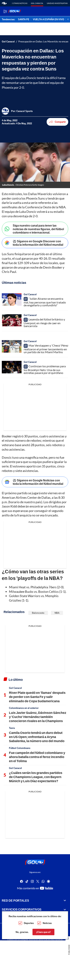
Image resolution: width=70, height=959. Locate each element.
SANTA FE (23, 19)
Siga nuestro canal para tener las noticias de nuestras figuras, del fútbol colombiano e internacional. (38, 229)
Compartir (60, 121)
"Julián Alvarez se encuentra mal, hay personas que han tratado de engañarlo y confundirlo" (45, 302)
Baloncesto (38, 612)
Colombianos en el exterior (24, 708)
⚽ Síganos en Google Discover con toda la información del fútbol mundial (38, 242)
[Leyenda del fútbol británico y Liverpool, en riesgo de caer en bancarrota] (12, 320)
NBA (57, 612)
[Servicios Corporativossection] (64, 909)
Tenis (12, 728)
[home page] (4, 3)
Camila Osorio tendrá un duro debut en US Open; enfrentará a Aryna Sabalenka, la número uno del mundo (36, 737)
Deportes (29, 923)
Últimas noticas (19, 3)
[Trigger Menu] (5, 11)
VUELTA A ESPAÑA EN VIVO (48, 19)
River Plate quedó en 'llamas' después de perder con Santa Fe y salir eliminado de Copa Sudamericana (37, 697)
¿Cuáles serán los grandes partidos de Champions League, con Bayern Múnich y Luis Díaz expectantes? (35, 777)
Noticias (47, 923)
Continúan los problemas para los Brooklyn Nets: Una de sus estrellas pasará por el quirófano (45, 369)
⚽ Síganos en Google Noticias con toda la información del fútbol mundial (38, 482)
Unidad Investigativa (57, 3)
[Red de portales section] (64, 900)
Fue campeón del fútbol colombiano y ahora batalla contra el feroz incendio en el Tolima (37, 757)
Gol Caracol (37, 3)
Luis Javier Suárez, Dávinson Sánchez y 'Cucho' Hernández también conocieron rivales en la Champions (37, 717)
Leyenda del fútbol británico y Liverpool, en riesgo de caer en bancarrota (44, 323)
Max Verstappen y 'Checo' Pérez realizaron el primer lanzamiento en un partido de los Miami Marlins (46, 349)
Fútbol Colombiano (19, 748)
